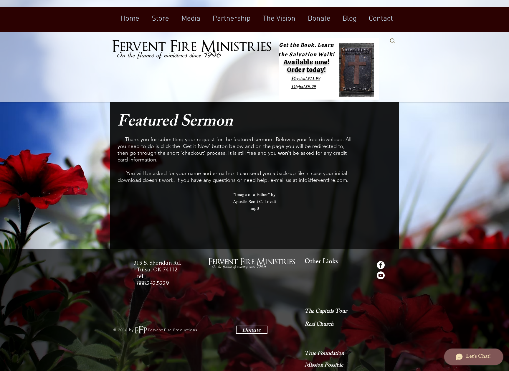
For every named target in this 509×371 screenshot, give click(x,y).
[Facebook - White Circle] (381, 265)
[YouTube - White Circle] (381, 275)
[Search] (392, 41)
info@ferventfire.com (323, 180)
